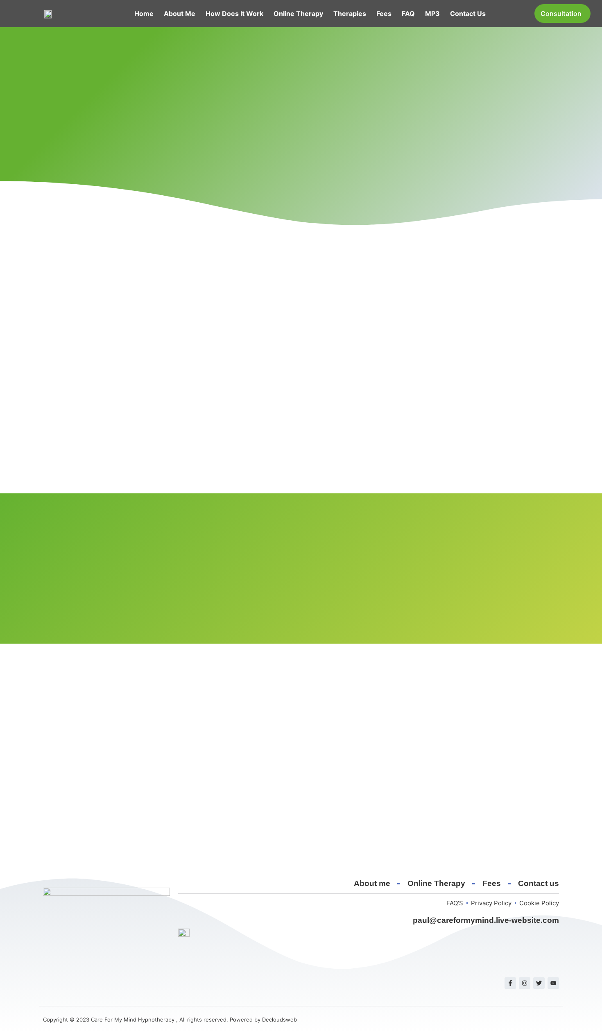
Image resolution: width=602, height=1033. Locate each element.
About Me (179, 13)
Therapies (349, 13)
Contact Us (468, 13)
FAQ (408, 13)
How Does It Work (234, 13)
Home (144, 13)
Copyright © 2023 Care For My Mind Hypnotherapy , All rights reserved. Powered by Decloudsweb (170, 1019)
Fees (384, 13)
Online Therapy (298, 13)
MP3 (432, 13)
